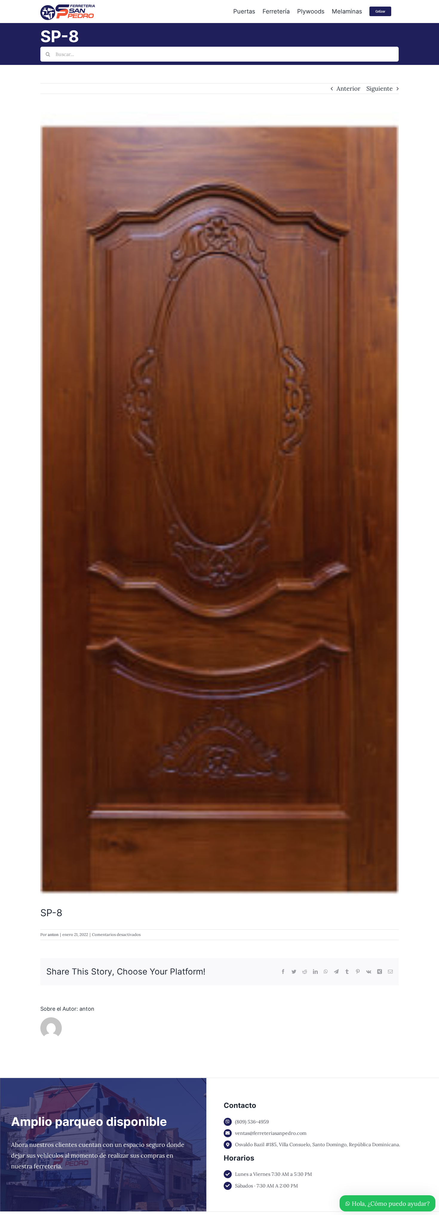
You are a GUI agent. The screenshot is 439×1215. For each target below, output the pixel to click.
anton (53, 934)
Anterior (348, 88)
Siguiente (379, 88)
